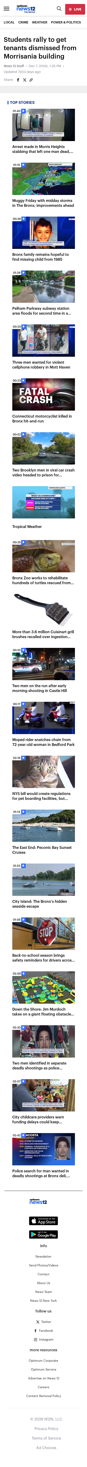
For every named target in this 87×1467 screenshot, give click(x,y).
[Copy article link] (31, 80)
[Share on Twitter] (24, 80)
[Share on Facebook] (18, 80)
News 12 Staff (14, 66)
